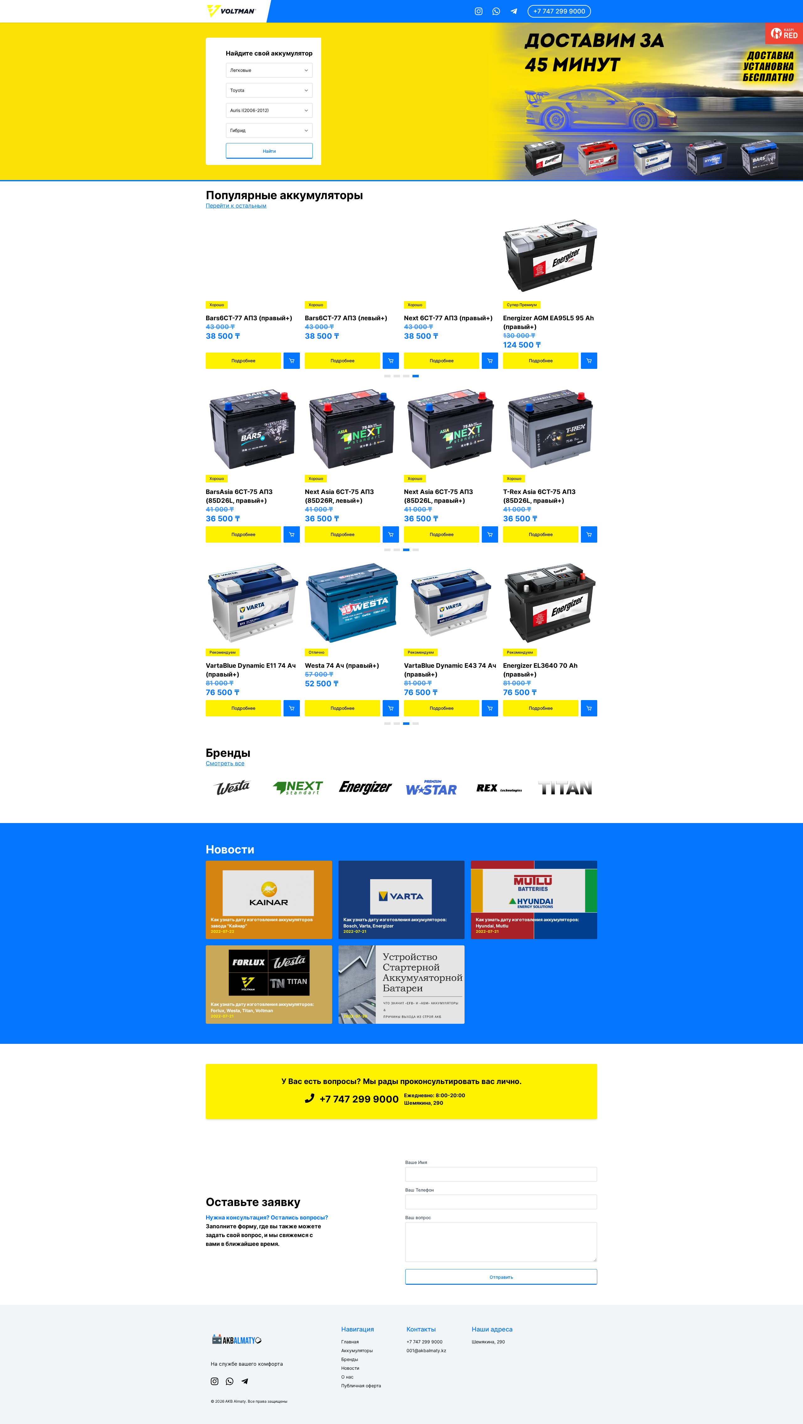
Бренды (349, 1359)
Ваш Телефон (419, 1190)
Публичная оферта (361, 1385)
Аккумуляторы (357, 1350)
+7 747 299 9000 (559, 11)
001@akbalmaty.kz (426, 1350)
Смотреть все (225, 763)
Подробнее (243, 360)
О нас (347, 1376)
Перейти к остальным (236, 205)
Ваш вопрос (418, 1217)
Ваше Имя (416, 1162)
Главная (350, 1341)
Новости (230, 849)
